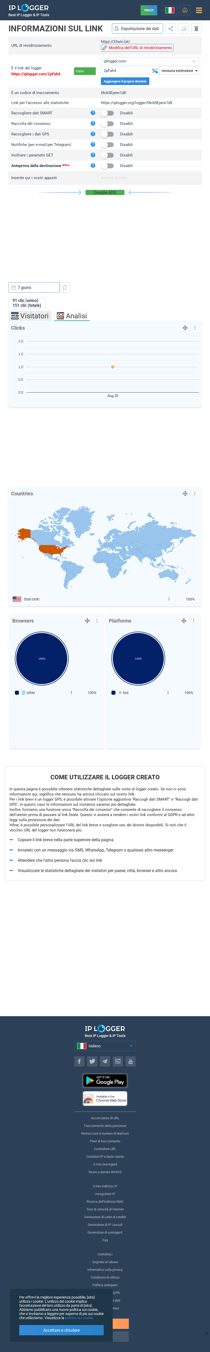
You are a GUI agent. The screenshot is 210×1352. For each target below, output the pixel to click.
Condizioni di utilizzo (105, 1277)
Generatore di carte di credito (105, 1217)
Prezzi (149, 10)
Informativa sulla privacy (105, 1270)
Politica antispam (105, 1285)
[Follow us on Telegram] (105, 1061)
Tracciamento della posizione (105, 1126)
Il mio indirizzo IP (105, 1186)
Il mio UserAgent (105, 1164)
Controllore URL (105, 1149)
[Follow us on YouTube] (130, 1061)
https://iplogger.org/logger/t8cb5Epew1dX (136, 102)
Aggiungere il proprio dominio (125, 81)
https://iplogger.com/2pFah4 (35, 74)
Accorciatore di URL (105, 1118)
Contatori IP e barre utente (105, 1157)
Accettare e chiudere (61, 1330)
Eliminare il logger (196, 28)
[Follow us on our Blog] (118, 1061)
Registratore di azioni (171, 28)
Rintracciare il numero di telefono (105, 1133)
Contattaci (105, 1254)
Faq (105, 1240)
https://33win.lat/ (115, 41)
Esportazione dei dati (140, 28)
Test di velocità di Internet (105, 1209)
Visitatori (34, 316)
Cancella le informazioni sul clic (183, 28)
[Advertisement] (105, 234)
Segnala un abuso (105, 1262)
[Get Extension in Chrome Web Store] (105, 1098)
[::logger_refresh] (65, 287)
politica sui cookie (79, 1318)
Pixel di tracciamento (105, 1141)
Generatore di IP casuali (105, 1225)
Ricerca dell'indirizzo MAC (105, 1201)
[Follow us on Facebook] (79, 1061)
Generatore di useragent (105, 1232)
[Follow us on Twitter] (92, 1061)
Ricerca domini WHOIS (105, 1172)
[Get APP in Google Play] (105, 1080)
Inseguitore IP (105, 1194)
